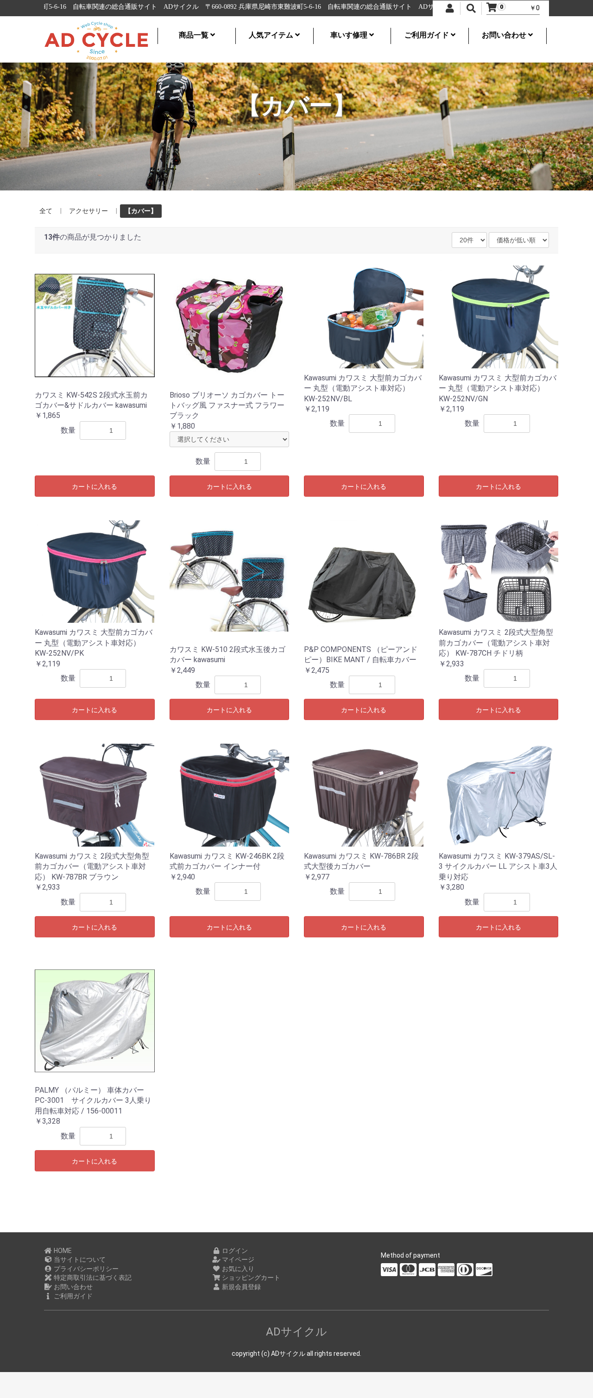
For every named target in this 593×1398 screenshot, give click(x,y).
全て (45, 211)
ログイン (234, 1250)
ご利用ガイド (427, 35)
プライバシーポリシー (85, 1268)
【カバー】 (141, 211)
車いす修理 (349, 35)
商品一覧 (194, 35)
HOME (62, 1250)
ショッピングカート (250, 1277)
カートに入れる (94, 486)
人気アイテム (272, 35)
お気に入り (237, 1268)
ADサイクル (296, 1331)
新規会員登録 (241, 1286)
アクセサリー (88, 211)
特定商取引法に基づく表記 (92, 1277)
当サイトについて (79, 1259)
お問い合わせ (505, 35)
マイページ (237, 1259)
